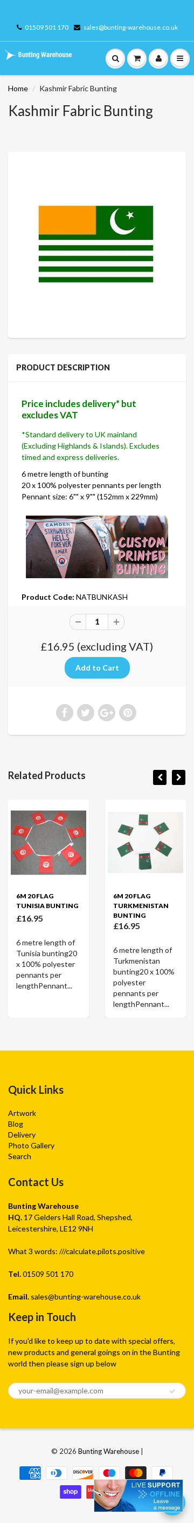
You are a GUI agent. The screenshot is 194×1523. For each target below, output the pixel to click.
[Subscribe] (172, 1391)
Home (18, 88)
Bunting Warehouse (108, 1451)
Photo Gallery (31, 1145)
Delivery (22, 1134)
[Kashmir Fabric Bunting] (97, 243)
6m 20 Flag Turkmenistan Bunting (141, 905)
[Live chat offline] (138, 1495)
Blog (15, 1123)
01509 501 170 (46, 27)
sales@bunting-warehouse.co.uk (131, 27)
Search (19, 1156)
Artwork (22, 1113)
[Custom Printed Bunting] (97, 545)
